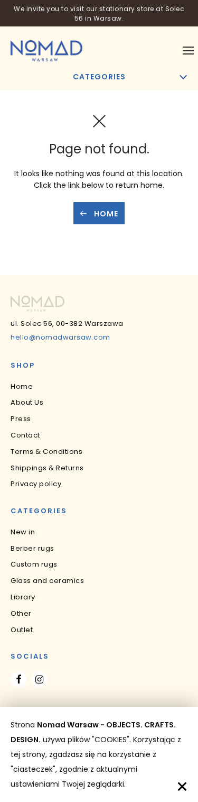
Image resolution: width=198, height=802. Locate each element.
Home (105, 213)
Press (21, 419)
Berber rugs (32, 548)
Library (23, 597)
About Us (27, 402)
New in (23, 532)
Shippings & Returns (47, 468)
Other (21, 613)
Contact (25, 435)
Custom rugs (34, 564)
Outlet (22, 630)
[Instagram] (40, 679)
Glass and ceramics (47, 581)
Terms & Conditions (46, 451)
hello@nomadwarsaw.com (60, 337)
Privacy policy (36, 484)
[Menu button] (188, 51)
